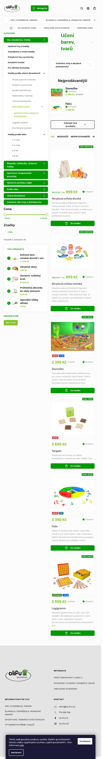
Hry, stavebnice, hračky (24, 20)
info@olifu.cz (67, 707)
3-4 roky (16, 145)
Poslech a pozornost (22, 85)
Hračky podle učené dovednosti (24, 73)
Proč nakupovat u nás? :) (68, 677)
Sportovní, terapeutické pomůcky (19, 175)
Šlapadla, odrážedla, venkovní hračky (68, 20)
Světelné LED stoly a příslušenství (24, 202)
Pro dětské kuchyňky (18, 68)
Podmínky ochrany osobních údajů (74, 683)
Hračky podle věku (17, 134)
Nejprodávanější (80, 136)
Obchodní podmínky (65, 689)
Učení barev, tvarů (21, 106)
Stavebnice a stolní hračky (21, 52)
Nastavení (16, 752)
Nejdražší (62, 136)
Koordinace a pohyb (22, 128)
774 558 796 (64, 712)
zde (22, 745)
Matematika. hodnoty (22, 96)
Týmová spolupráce (21, 101)
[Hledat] (81, 8)
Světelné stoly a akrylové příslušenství (26, 114)
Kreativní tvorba (16, 62)
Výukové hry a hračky (18, 46)
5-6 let (15, 150)
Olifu (10, 232)
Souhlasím (85, 741)
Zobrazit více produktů (70, 124)
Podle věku (12, 189)
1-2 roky (16, 140)
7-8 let (15, 156)
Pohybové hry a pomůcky (21, 57)
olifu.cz (63, 718)
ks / (11, 322)
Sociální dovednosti (21, 90)
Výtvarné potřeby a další (19, 183)
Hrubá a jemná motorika (24, 79)
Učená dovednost (16, 196)
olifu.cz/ (64, 723)
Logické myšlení (20, 122)
